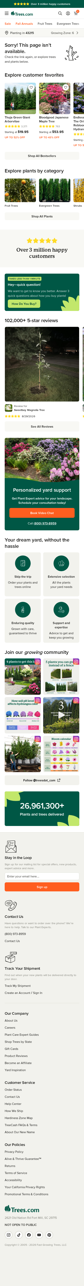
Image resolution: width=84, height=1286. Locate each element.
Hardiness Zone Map (19, 1118)
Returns (10, 1166)
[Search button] (60, 13)
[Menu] (8, 13)
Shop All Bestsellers (42, 156)
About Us (11, 1020)
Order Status (13, 1089)
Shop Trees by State (18, 1041)
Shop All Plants (42, 216)
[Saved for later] (31, 87)
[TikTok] (19, 1235)
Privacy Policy (14, 1151)
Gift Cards (11, 1048)
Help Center (13, 1103)
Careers (10, 1027)
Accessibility (13, 1180)
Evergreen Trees (68, 23)
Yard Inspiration (15, 1070)
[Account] (67, 13)
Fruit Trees (45, 23)
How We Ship (14, 1111)
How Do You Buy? (24, 303)
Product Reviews (16, 1056)
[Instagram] (9, 1235)
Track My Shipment (18, 985)
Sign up (42, 887)
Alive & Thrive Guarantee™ (23, 1158)
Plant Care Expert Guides (22, 1034)
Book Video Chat (42, 513)
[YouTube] (39, 1235)
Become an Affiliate (18, 1063)
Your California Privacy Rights (25, 1187)
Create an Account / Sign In (23, 993)
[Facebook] (29, 1235)
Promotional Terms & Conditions (26, 1194)
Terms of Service (16, 1173)
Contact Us (12, 941)
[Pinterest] (49, 1235)
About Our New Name (20, 1132)
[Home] (22, 13)
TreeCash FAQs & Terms (21, 1125)
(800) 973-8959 (45, 523)
